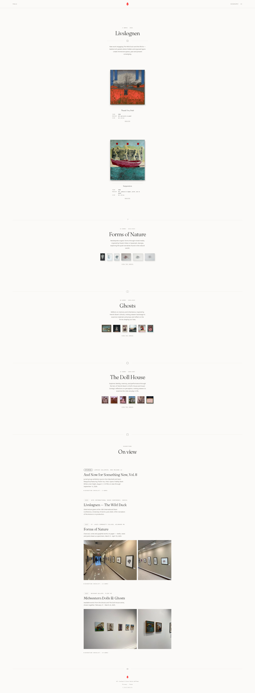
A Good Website (127, 687)
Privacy (124, 684)
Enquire (127, 121)
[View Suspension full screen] (127, 160)
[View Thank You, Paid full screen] (127, 87)
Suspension (127, 186)
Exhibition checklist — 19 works (96, 652)
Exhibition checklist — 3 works (96, 490)
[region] (127, 560)
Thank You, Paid (127, 110)
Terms (131, 684)
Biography (234, 4)
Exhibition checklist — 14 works (96, 583)
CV (241, 4)
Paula (15, 4)
